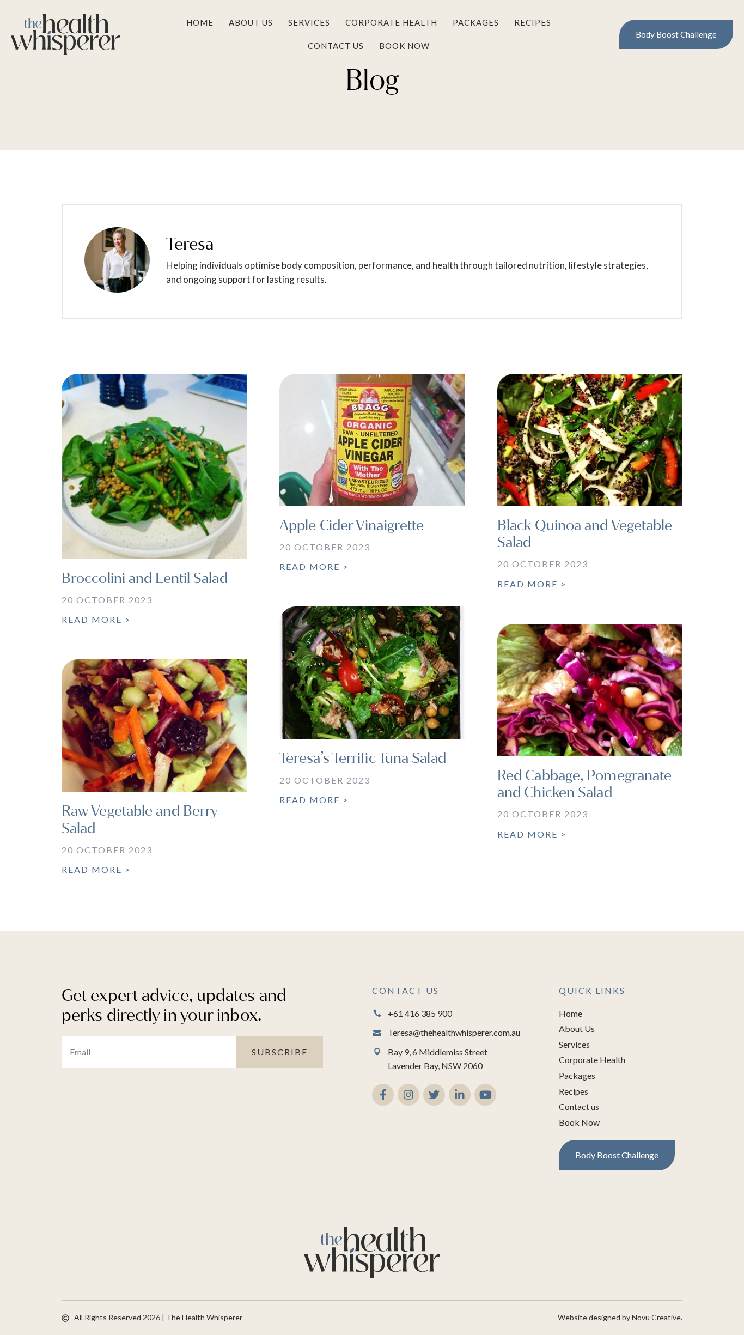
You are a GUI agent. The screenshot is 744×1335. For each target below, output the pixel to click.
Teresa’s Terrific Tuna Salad (362, 758)
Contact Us (336, 46)
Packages (476, 22)
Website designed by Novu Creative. (620, 1317)
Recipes (532, 22)
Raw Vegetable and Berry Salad (140, 820)
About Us (251, 22)
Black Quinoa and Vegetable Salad (585, 534)
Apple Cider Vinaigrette (351, 525)
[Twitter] (434, 1095)
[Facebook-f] (383, 1095)
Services (309, 22)
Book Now (404, 46)
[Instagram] (408, 1095)
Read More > (96, 619)
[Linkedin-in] (460, 1095)
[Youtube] (485, 1095)
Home (200, 22)
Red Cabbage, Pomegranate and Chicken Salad (584, 784)
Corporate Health (391, 22)
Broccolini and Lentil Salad (145, 578)
